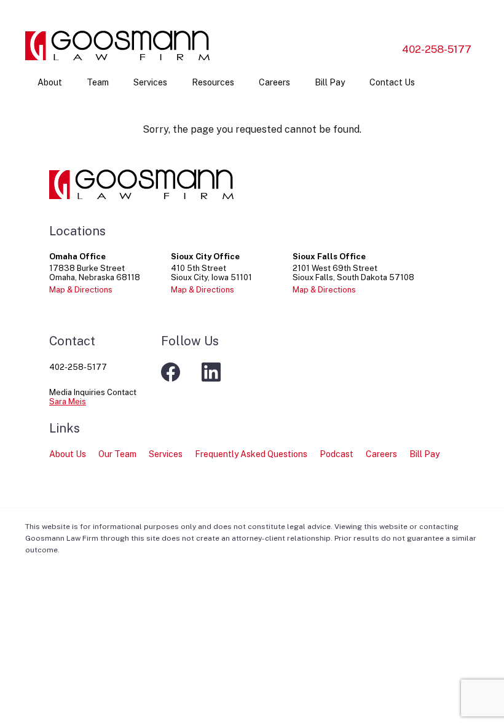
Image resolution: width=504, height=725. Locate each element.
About (49, 82)
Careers (274, 82)
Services (150, 82)
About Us (67, 454)
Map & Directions (80, 289)
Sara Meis (67, 401)
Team (98, 82)
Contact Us (392, 82)
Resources (213, 82)
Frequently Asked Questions (251, 454)
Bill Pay (330, 82)
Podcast (336, 454)
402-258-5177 (436, 49)
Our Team (117, 454)
